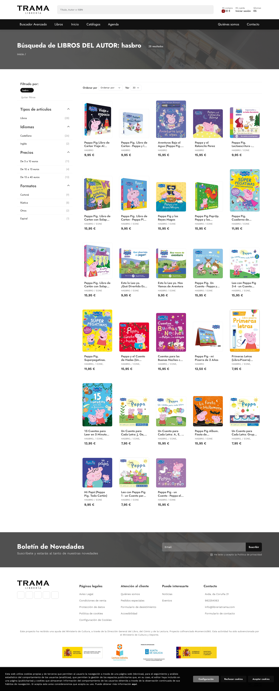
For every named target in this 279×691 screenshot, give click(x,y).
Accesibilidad (129, 613)
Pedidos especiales (132, 600)
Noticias (167, 594)
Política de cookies (91, 613)
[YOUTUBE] (37, 595)
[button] (227, 9)
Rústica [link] (44, 203)
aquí (134, 684)
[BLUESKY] (55, 595)
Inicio (20, 54)
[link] (31, 90)
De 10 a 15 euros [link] (44, 169)
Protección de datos (92, 607)
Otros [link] (44, 210)
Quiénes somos (228, 24)
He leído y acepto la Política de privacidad (238, 554)
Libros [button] (59, 24)
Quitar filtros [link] (28, 97)
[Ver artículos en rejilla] (251, 87)
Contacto (253, 24)
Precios (26, 152)
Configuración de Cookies (95, 619)
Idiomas (27, 127)
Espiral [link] (44, 218)
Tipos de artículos (35, 109)
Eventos (167, 600)
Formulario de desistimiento (138, 607)
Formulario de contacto (220, 613)
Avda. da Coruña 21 (217, 594)
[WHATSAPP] (46, 595)
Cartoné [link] (44, 195)
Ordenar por (90, 88)
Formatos (28, 186)
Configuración (206, 679)
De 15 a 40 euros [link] (44, 177)
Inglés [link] (44, 144)
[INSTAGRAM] (29, 595)
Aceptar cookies (261, 679)
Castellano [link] (44, 136)
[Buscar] (208, 9)
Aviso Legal (86, 594)
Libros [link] (44, 118)
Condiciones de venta (92, 600)
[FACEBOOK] (20, 595)
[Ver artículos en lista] (256, 87)
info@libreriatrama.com (220, 607)
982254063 (212, 600)
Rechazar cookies (233, 679)
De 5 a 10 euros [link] (44, 161)
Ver (127, 88)
